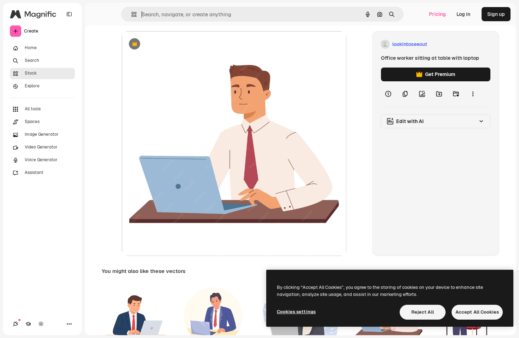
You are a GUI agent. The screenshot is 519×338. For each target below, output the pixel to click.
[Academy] (28, 324)
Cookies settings (296, 312)
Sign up (496, 14)
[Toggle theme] (41, 324)
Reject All (422, 312)
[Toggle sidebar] (69, 14)
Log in (463, 14)
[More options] (473, 94)
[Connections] (15, 324)
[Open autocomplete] (131, 14)
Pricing (437, 14)
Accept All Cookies (477, 312)
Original (167, 44)
